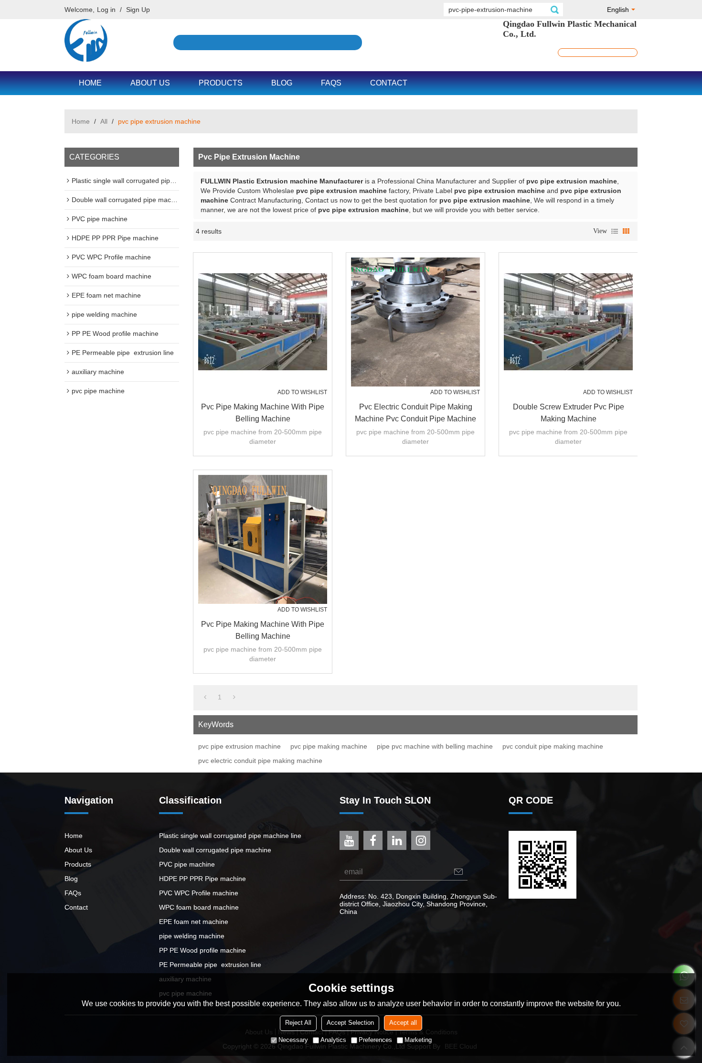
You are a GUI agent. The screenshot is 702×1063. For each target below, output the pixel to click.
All (103, 121)
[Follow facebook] (373, 840)
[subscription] (458, 871)
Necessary (293, 1040)
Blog (281, 83)
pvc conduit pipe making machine (552, 746)
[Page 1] (205, 697)
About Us (150, 83)
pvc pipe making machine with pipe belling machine (262, 413)
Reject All (298, 1023)
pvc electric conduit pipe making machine (260, 760)
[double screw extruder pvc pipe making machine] (568, 322)
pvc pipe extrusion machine (239, 746)
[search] (554, 9)
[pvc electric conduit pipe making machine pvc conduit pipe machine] (415, 322)
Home (90, 83)
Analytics (333, 1040)
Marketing (418, 1040)
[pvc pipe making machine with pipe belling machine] (262, 322)
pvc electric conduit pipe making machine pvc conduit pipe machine (415, 413)
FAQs (331, 83)
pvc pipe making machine (328, 746)
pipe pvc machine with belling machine (435, 746)
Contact (388, 83)
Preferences (375, 1040)
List (614, 231)
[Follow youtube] (349, 840)
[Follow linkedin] (396, 840)
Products (221, 83)
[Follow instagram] (420, 840)
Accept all (403, 1023)
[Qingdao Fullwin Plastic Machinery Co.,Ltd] (85, 40)
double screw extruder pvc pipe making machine (568, 413)
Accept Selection (350, 1023)
